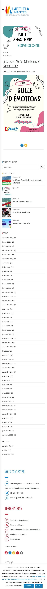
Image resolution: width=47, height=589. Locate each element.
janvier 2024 (6, 246)
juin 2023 (5, 271)
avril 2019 (5, 426)
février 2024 (6, 242)
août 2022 (5, 309)
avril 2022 (5, 321)
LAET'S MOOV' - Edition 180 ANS (22, 201)
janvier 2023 (6, 288)
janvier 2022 (6, 334)
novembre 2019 (7, 409)
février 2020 (6, 397)
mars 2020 (6, 393)
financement (6, 454)
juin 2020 (5, 384)
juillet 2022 (6, 313)
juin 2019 (5, 422)
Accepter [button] (28, 585)
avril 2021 (5, 355)
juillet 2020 (6, 380)
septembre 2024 (7, 238)
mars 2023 (6, 279)
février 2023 (6, 284)
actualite (5, 52)
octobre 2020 (6, 368)
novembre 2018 (7, 435)
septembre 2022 (7, 305)
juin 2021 (5, 351)
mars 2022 (6, 326)
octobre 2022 (6, 300)
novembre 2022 (7, 296)
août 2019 (5, 418)
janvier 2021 (6, 359)
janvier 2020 (6, 401)
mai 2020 (5, 388)
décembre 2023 (7, 250)
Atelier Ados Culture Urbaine (21, 212)
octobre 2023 (6, 254)
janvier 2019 (6, 430)
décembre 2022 (7, 292)
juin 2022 (5, 317)
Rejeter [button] (38, 586)
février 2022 (6, 330)
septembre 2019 (7, 414)
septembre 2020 (7, 372)
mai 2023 (5, 275)
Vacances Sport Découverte (21, 223)
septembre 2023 (7, 258)
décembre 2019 (7, 405)
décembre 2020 (7, 363)
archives (5, 450)
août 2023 (5, 263)
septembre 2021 (7, 347)
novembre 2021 (7, 338)
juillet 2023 (6, 267)
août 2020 (5, 376)
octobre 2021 (6, 342)
